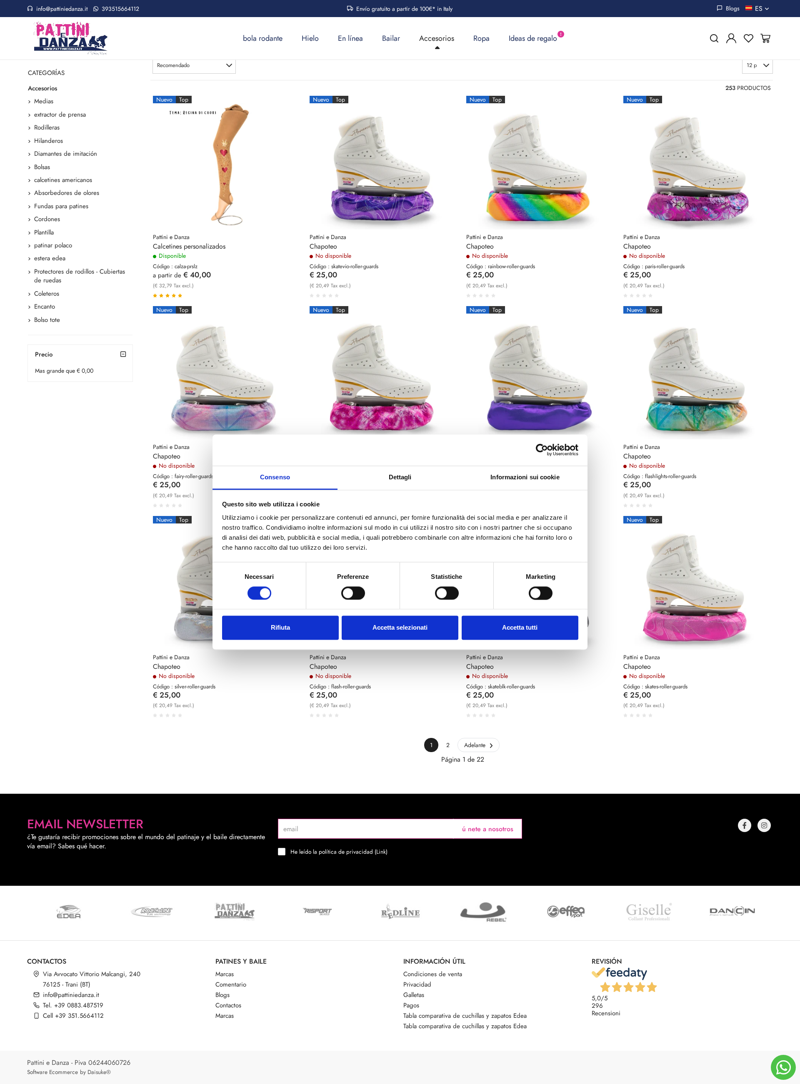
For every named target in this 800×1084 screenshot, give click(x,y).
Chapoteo (323, 246)
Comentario (230, 984)
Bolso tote (47, 319)
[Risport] (317, 911)
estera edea (49, 258)
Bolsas (42, 167)
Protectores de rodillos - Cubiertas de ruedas (79, 276)
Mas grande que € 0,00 (64, 370)
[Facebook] (744, 825)
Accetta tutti (520, 627)
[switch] (353, 593)
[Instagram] (764, 825)
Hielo (310, 38)
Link (381, 851)
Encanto (44, 306)
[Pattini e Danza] (234, 911)
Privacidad (417, 984)
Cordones (47, 219)
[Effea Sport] (566, 911)
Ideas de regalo (533, 38)
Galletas (413, 994)
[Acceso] (731, 38)
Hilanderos (48, 140)
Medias (43, 101)
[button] (194, 65)
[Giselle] (649, 911)
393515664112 (119, 9)
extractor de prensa (60, 114)
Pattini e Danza (171, 237)
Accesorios (436, 38)
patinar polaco (53, 245)
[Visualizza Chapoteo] (437, 116)
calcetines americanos (63, 179)
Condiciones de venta (432, 974)
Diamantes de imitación (65, 153)
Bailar (391, 38)
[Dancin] (731, 911)
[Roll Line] (151, 911)
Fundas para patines (61, 206)
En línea (350, 38)
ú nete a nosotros (487, 829)
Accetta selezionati (400, 627)
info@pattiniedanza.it (62, 9)
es (760, 8)
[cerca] (714, 38)
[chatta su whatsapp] (783, 1067)
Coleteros (46, 293)
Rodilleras (47, 127)
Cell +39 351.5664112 (73, 1015)
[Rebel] (483, 911)
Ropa (481, 38)
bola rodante (262, 38)
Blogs (732, 8)
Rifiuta (280, 627)
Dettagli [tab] (400, 477)
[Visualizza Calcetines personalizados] (280, 116)
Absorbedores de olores (66, 192)
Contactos (228, 1005)
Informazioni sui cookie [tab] (524, 477)
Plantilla (44, 232)
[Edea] (68, 911)
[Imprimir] (280, 137)
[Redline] (400, 911)
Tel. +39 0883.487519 (73, 1005)
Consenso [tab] (275, 477)
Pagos (411, 1005)
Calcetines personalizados (189, 246)
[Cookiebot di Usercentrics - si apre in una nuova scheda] (541, 450)
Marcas (224, 974)
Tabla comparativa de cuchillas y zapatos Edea (465, 1015)
